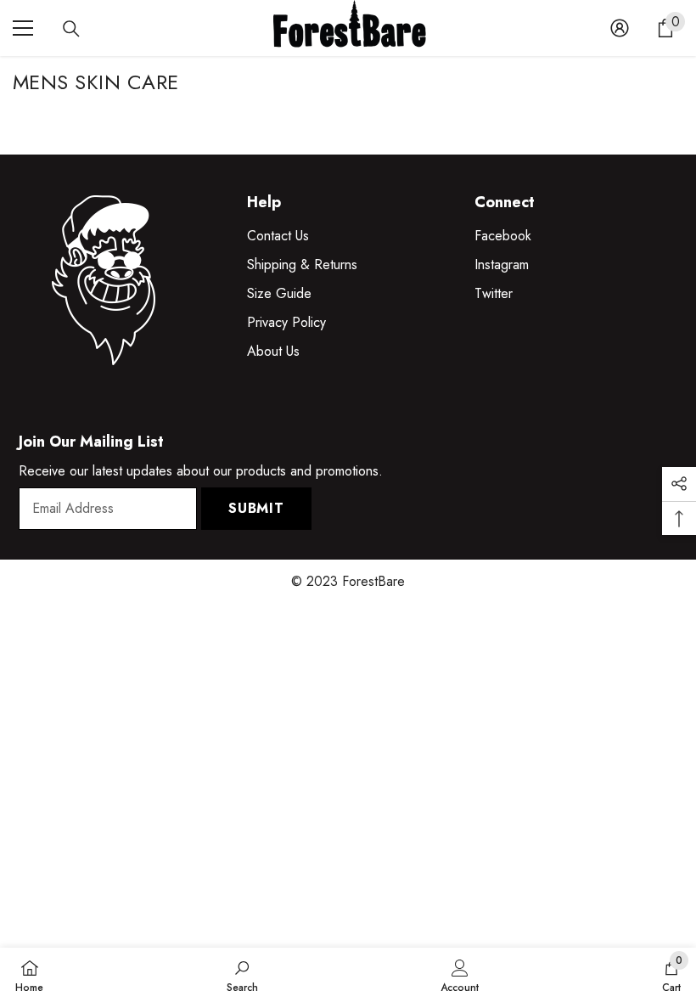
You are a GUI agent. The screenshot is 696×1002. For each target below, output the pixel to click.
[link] (242, 975)
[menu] (23, 28)
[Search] (71, 29)
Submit (256, 508)
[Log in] (620, 28)
